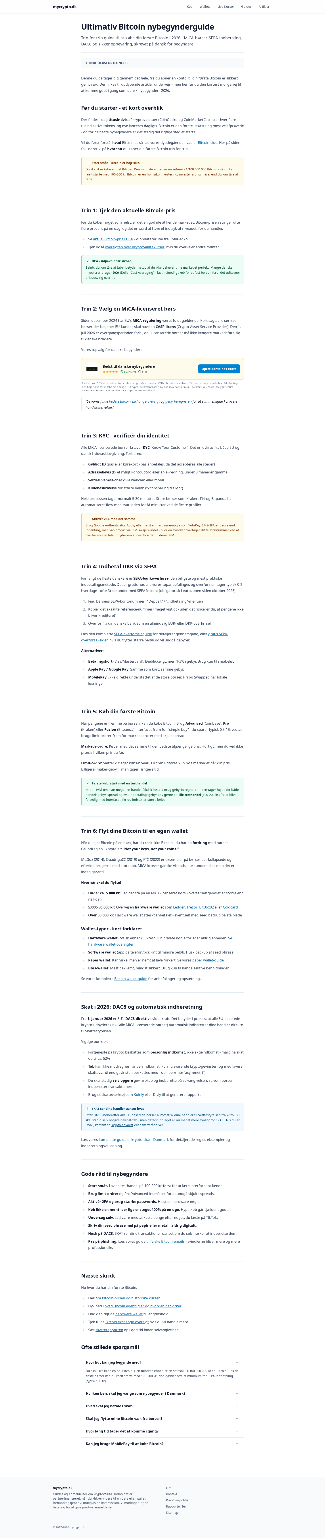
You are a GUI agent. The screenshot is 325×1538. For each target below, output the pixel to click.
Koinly (139, 1094)
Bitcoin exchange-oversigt (127, 1321)
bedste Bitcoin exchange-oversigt (134, 401)
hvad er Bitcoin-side (200, 142)
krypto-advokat (122, 1125)
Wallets (205, 6)
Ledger (179, 907)
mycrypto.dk (64, 6)
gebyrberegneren (178, 401)
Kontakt (171, 1494)
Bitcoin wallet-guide (130, 978)
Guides (246, 6)
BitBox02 (206, 907)
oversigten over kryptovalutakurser (134, 247)
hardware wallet (129, 1314)
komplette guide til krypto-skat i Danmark (134, 1139)
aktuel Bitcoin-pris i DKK (113, 239)
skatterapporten (109, 1329)
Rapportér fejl (176, 1506)
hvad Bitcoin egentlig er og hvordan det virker (143, 1306)
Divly (157, 1094)
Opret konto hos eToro (219, 369)
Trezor (192, 907)
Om (168, 1488)
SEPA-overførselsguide (133, 633)
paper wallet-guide (208, 960)
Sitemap (172, 1512)
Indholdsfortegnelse (108, 63)
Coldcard (230, 907)
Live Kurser (226, 6)
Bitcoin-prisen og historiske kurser (131, 1298)
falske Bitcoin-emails (167, 1241)
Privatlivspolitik (177, 1500)
